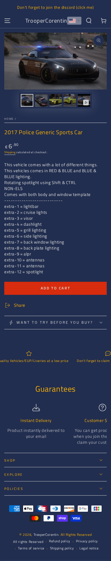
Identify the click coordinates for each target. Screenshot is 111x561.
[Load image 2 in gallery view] (41, 100)
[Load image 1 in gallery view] (27, 100)
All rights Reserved (28, 541)
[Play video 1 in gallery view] (84, 100)
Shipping (10, 152)
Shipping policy (62, 548)
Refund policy (59, 541)
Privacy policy (87, 541)
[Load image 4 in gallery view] (69, 100)
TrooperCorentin (46, 534)
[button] (74, 21)
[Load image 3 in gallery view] (55, 100)
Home (9, 119)
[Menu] (7, 20)
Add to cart (56, 288)
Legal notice (88, 548)
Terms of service (31, 548)
